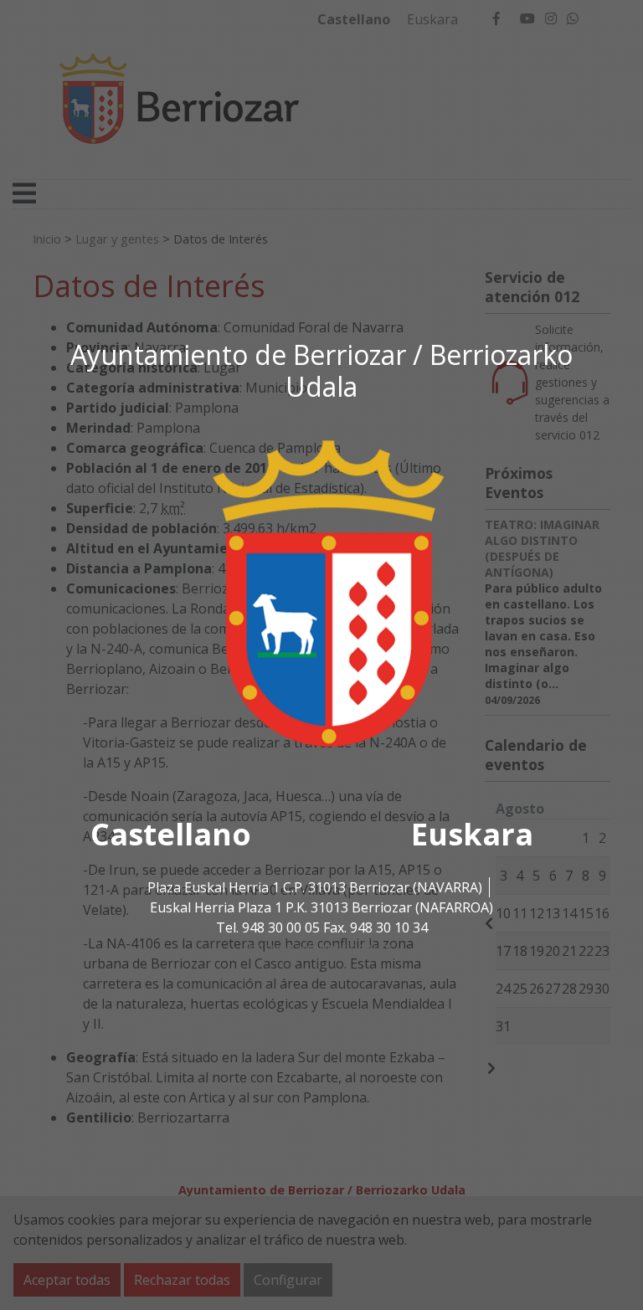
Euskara (472, 834)
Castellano (170, 834)
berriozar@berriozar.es (321, 947)
